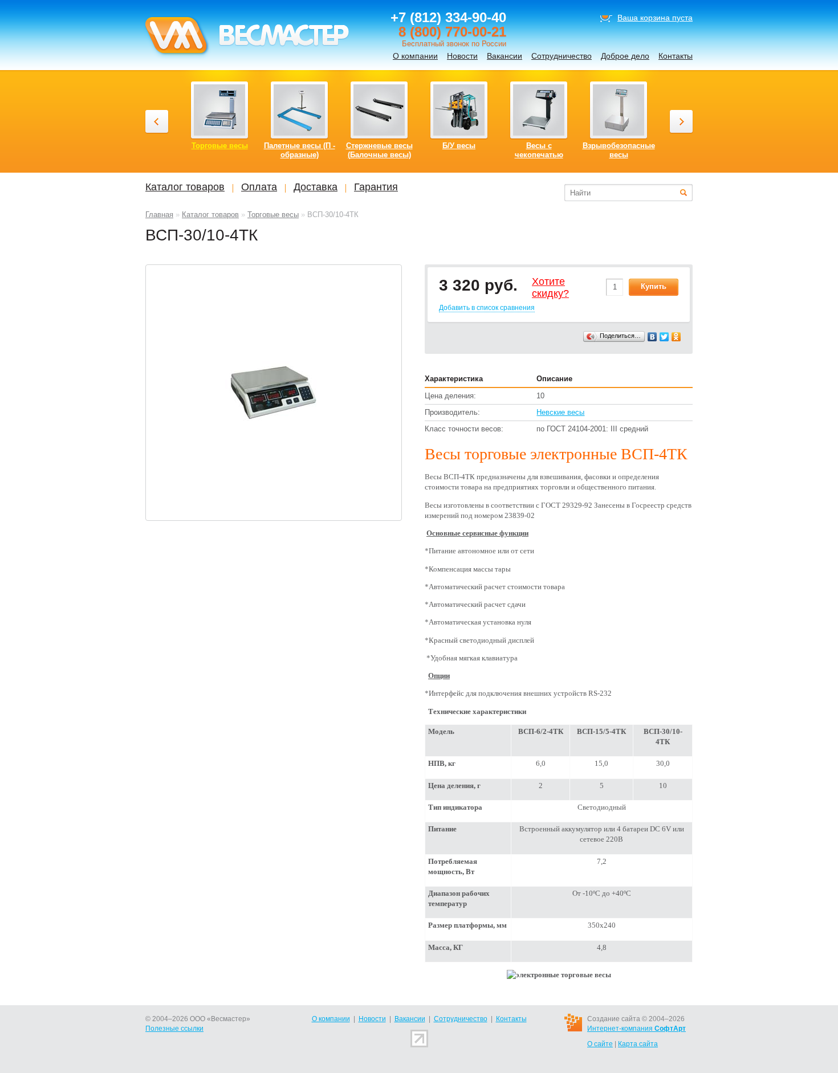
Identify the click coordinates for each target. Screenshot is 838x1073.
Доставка (315, 187)
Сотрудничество (561, 55)
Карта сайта (638, 1044)
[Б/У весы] (459, 110)
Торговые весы (273, 214)
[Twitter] (664, 336)
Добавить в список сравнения (487, 308)
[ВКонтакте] (652, 336)
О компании (415, 55)
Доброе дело (625, 55)
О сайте (600, 1044)
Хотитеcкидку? (550, 288)
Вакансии (504, 55)
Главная (159, 214)
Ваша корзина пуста (655, 17)
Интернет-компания (636, 1029)
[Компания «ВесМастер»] (246, 58)
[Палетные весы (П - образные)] (299, 110)
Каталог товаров (210, 214)
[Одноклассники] (676, 336)
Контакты (675, 55)
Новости (462, 55)
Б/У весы (458, 145)
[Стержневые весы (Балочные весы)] (379, 110)
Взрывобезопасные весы (619, 150)
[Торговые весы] (219, 110)
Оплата (259, 187)
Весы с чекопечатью (539, 150)
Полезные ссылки (174, 1029)
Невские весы (560, 412)
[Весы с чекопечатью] (539, 110)
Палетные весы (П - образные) (299, 150)
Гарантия (376, 187)
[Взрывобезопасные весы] (618, 110)
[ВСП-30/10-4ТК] (273, 391)
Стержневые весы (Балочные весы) (379, 150)
